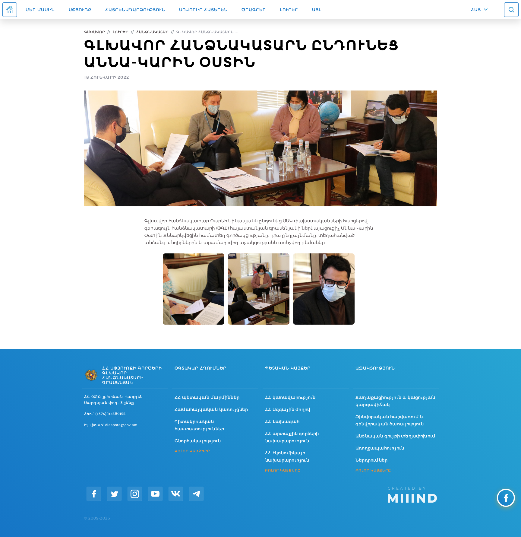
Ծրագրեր (254, 9)
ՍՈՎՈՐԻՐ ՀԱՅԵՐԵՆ (203, 9)
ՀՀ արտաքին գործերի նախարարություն (292, 437)
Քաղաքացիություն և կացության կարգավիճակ (395, 401)
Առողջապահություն (379, 448)
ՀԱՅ (476, 9)
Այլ (316, 9)
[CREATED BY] (412, 494)
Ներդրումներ (371, 460)
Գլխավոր (94, 32)
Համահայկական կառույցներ (211, 409)
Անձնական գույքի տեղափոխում (395, 436)
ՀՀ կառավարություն (290, 397)
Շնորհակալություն (198, 440)
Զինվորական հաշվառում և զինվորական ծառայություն (389, 420)
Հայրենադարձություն (135, 9)
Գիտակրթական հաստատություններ (199, 425)
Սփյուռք (80, 9)
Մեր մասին (40, 9)
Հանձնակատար (152, 32)
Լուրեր (289, 9)
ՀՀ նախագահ (282, 421)
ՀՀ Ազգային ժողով (287, 409)
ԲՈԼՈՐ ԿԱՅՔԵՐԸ (192, 451)
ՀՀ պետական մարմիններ (207, 397)
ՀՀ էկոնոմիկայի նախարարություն (287, 456)
